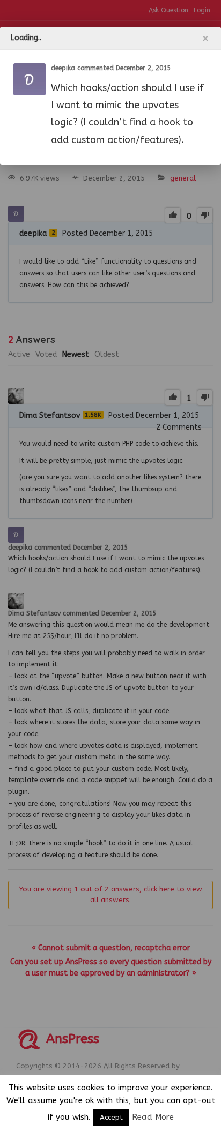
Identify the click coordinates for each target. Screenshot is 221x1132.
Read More (153, 1117)
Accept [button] (111, 1117)
